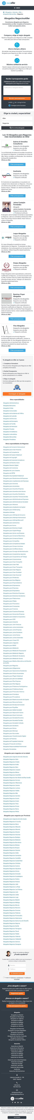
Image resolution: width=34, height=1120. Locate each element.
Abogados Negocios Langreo (11, 769)
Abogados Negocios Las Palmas (12, 889)
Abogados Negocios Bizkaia (11, 845)
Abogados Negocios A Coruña (12, 821)
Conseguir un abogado (17, 394)
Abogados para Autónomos (11, 522)
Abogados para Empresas (10, 588)
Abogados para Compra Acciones (13, 546)
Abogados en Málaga (17, 1022)
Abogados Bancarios (9, 405)
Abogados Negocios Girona (11, 871)
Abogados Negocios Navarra (11, 907)
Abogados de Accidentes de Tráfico (13, 413)
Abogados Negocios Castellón (12, 858)
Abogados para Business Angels (12, 528)
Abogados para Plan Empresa (12, 681)
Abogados (17, 1012)
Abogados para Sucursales (11, 733)
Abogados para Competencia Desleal (14, 543)
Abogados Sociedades (9, 749)
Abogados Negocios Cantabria (12, 855)
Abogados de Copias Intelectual (12, 455)
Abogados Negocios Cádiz (11, 853)
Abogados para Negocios (10, 665)
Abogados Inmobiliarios (10, 431)
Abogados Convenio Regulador (17, 1030)
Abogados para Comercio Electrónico (14, 536)
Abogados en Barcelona (17, 1017)
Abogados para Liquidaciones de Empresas (16, 481)
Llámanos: (17, 1085)
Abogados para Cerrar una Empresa (13, 533)
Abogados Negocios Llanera (11, 785)
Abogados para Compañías (11, 541)
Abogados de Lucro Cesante (11, 470)
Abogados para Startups (10, 731)
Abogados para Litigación (10, 643)
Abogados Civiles (8, 408)
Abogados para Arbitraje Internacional (14, 517)
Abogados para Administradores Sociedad (15, 502)
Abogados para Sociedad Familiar (13, 720)
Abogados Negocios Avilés (11, 764)
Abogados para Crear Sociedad (12, 572)
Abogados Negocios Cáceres (11, 850)
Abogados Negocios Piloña (11, 811)
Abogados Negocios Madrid (11, 900)
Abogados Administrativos (11, 403)
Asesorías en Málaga (17, 1053)
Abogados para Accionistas (11, 486)
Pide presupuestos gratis (17, 1006)
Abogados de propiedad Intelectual (13, 476)
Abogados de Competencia (11, 452)
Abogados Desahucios (17, 1038)
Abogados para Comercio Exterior (13, 538)
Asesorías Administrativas (17, 1071)
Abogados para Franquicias (11, 606)
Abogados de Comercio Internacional (14, 447)
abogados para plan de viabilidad (13, 678)
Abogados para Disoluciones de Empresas (15, 478)
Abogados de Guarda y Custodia (17, 1036)
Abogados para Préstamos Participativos (15, 686)
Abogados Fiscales (8, 429)
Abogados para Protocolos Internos (13, 691)
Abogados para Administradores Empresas (15, 499)
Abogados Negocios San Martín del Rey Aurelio (17, 777)
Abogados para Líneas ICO (11, 640)
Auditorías (17, 1069)
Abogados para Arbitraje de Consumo (14, 515)
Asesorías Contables (17, 1061)
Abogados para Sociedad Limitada (13, 723)
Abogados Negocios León (10, 892)
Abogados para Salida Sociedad (12, 710)
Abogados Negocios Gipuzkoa (12, 868)
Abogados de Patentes (10, 738)
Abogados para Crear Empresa (12, 449)
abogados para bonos (9, 525)
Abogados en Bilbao (17, 1020)
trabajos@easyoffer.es (17, 1094)
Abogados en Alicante (17, 1026)
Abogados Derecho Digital (10, 465)
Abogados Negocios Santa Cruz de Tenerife (15, 921)
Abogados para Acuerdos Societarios (14, 494)
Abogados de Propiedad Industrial (13, 741)
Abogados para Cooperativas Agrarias (14, 554)
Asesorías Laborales (17, 1065)
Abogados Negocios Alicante (11, 829)
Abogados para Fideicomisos (11, 598)
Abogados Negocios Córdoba (11, 863)
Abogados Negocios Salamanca (12, 918)
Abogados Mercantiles (9, 437)
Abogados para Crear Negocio (12, 569)
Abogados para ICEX (9, 619)
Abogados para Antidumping (11, 509)
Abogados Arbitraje (9, 512)
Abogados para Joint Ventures (12, 624)
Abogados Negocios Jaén (10, 884)
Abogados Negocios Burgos (11, 847)
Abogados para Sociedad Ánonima (13, 718)
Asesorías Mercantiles (17, 1067)
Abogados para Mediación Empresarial (14, 650)
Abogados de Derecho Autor (11, 462)
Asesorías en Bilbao (17, 1051)
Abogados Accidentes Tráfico (17, 1040)
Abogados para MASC (9, 645)
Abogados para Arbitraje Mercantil (13, 520)
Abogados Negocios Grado (11, 801)
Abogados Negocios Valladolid (12, 939)
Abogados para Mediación (11, 648)
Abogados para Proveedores (11, 697)
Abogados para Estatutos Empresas (13, 593)
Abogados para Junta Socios (11, 635)
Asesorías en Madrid (17, 1046)
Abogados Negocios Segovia (11, 923)
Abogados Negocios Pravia (11, 806)
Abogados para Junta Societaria (12, 632)
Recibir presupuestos (17, 98)
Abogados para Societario (10, 725)
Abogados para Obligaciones (11, 668)
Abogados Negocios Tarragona (12, 928)
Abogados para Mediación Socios (13, 658)
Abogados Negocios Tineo (11, 803)
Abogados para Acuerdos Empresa (13, 489)
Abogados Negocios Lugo (10, 897)
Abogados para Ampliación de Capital (14, 507)
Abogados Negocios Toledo (11, 934)
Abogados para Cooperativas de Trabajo (15, 556)
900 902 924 (17, 1087)
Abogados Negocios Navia (11, 809)
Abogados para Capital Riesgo (12, 530)
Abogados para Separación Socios (13, 712)
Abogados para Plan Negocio (11, 684)
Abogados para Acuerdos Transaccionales (15, 496)
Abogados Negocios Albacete (11, 827)
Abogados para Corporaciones (12, 559)
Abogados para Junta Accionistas (13, 627)
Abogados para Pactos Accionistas (13, 673)
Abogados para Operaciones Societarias (15, 671)
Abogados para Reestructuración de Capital (16, 699)
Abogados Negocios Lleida (11, 894)
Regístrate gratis (17, 993)
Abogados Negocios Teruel (11, 931)
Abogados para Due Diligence (11, 580)
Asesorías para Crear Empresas (17, 1060)
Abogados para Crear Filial (11, 564)
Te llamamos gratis (17, 973)
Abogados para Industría (10, 622)
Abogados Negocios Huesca (11, 881)
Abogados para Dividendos (11, 577)
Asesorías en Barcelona (17, 1048)
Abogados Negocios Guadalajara (13, 876)
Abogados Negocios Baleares (11, 840)
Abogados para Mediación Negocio (13, 653)
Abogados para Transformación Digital (14, 736)
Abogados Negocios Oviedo (11, 762)
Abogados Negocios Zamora (11, 941)
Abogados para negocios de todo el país (15, 819)
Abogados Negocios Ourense (11, 910)
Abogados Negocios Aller (10, 793)
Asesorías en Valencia (17, 1050)
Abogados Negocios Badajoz (11, 837)
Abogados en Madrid (17, 1015)
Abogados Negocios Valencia (11, 936)
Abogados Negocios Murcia (11, 905)
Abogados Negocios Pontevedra (12, 915)
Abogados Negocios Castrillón (12, 775)
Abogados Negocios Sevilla (11, 926)
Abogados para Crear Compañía (12, 562)
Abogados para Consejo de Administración (15, 551)
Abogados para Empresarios (11, 585)
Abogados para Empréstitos (11, 590)
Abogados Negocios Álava (11, 824)
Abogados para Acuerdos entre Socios (14, 491)
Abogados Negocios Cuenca (11, 866)
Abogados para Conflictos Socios (13, 549)
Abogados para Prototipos (11, 694)
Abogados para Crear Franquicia (12, 567)
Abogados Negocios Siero (10, 767)
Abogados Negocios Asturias (11, 834)
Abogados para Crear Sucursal (12, 575)
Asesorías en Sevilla (17, 1055)
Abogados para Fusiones (10, 609)
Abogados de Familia (9, 424)
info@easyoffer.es (17, 1092)
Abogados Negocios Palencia (11, 913)
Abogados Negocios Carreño (11, 796)
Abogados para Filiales (10, 601)
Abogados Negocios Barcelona (12, 842)
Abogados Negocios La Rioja (11, 887)
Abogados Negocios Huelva (11, 879)
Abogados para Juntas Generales (13, 637)
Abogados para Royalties (10, 707)
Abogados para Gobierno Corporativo (14, 616)
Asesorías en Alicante (17, 1057)
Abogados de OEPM (9, 473)
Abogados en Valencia (17, 1018)
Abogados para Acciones (10, 483)
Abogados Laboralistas (10, 434)
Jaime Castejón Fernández (22, 209)
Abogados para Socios (9, 728)
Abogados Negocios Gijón (10, 759)
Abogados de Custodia (10, 416)
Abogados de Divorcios (10, 418)
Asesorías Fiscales (17, 1063)
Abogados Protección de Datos (12, 744)
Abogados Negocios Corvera (11, 780)
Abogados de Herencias (10, 426)
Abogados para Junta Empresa (12, 630)
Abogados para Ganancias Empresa (13, 614)
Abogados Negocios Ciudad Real (12, 860)
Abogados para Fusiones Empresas (13, 611)
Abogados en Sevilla (17, 1024)
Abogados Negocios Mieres (11, 772)
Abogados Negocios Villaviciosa (12, 783)
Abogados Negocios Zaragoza (12, 944)
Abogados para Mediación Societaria (14, 656)
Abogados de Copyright (10, 457)
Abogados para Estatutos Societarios (14, 596)
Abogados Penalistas (9, 439)
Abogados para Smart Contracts (12, 715)
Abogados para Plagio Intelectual (13, 676)
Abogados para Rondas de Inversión (13, 704)
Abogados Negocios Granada (11, 874)
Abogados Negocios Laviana (11, 788)
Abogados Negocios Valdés (11, 790)
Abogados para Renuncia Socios (12, 702)
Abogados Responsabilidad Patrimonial (14, 746)
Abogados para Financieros (11, 603)
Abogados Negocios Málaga (11, 902)
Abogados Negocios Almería (11, 832)
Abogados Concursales (10, 411)
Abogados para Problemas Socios (13, 689)
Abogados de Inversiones (10, 468)
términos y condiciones (17, 977)
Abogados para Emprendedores (12, 583)
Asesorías (17, 1043)
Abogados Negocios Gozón (11, 798)
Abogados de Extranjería (10, 421)
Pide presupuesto (17, 164)
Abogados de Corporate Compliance (13, 460)
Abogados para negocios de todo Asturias (15, 756)
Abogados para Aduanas (10, 504)
